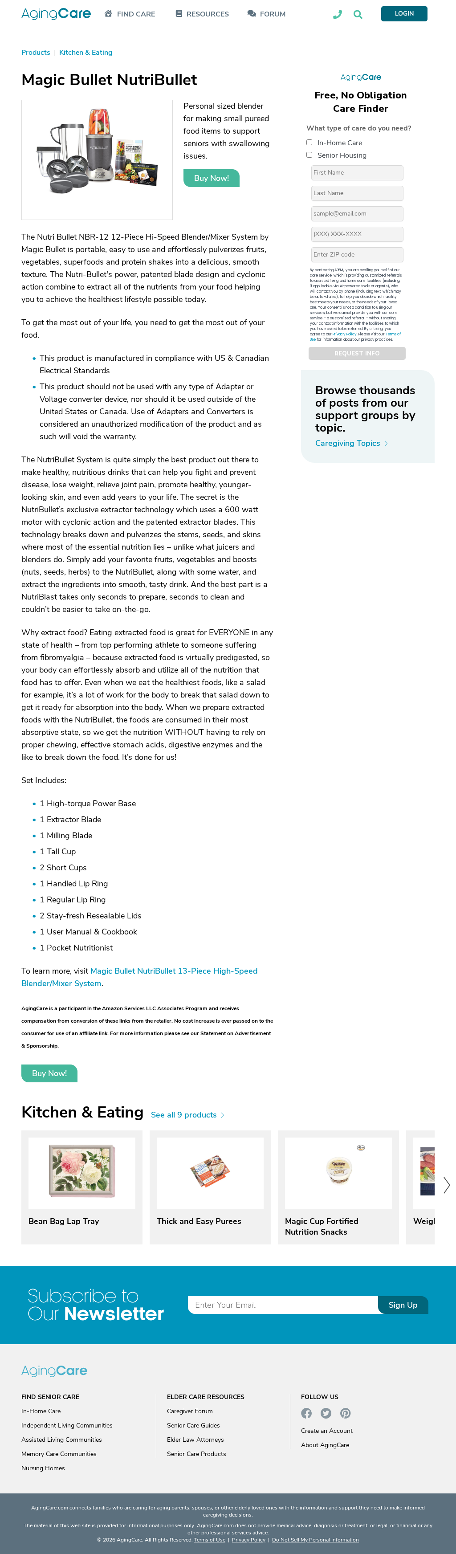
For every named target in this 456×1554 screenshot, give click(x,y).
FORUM (272, 14)
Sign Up (403, 1305)
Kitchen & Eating (82, 1112)
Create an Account (327, 1431)
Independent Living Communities (67, 1425)
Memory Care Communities (59, 1454)
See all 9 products (184, 1114)
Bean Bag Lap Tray (63, 1221)
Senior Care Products (196, 1454)
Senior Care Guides (193, 1425)
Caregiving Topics (347, 443)
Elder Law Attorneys (195, 1440)
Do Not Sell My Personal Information (315, 1539)
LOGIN (404, 13)
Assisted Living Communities (61, 1440)
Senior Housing (342, 155)
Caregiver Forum (190, 1411)
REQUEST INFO (357, 354)
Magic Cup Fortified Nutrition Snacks (321, 1226)
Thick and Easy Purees (199, 1221)
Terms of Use (209, 1539)
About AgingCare (325, 1445)
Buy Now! (211, 178)
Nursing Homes (43, 1468)
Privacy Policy (345, 334)
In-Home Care (340, 143)
